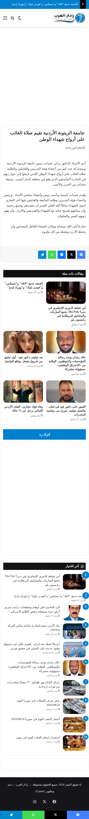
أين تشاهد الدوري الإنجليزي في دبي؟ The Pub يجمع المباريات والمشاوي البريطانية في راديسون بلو (32, 580)
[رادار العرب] (69, 18)
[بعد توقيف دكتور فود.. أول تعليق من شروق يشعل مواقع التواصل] (23, 342)
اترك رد (44, 434)
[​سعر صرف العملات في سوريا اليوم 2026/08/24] (74, 706)
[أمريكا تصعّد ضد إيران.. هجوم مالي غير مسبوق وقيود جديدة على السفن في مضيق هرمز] (74, 649)
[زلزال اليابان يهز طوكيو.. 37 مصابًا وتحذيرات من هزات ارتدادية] (74, 688)
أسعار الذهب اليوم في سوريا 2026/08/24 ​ (35, 719)
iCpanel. (39, 791)
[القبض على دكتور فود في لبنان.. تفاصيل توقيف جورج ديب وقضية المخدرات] (66, 391)
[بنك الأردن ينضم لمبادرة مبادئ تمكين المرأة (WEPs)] (74, 631)
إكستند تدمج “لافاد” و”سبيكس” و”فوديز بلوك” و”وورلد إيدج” (44, 4)
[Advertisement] (44, 75)
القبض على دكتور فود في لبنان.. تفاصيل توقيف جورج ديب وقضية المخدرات (66, 410)
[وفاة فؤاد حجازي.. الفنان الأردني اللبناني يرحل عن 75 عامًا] (23, 391)
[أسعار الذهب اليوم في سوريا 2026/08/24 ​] (74, 724)
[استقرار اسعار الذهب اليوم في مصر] (74, 743)
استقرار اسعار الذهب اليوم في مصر (38, 737)
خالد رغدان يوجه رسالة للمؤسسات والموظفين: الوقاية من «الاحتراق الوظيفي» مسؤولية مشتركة (34, 667)
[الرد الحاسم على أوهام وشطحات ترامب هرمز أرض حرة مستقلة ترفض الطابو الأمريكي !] (74, 613)
